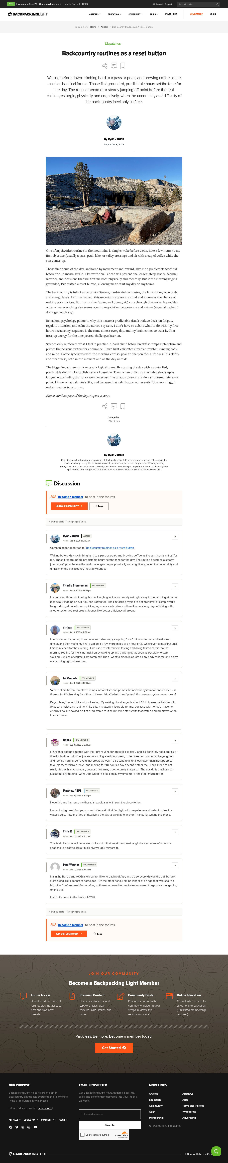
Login (213, 14)
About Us (187, 1093)
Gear (62, 1119)
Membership (196, 14)
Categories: (114, 417)
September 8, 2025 (114, 144)
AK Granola (70, 678)
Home (93, 27)
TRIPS (153, 14)
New (11, 4)
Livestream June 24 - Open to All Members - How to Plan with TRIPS (52, 4)
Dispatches (114, 421)
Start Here (171, 14)
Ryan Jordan (71, 535)
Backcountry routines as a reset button (110, 548)
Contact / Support (164, 4)
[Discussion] (114, 66)
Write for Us (189, 1111)
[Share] (105, 66)
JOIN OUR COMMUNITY (67, 506)
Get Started (112, 1047)
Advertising (189, 1117)
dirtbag (67, 627)
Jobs (185, 1099)
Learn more (45, 1108)
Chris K (67, 831)
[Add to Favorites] (123, 66)
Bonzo (67, 740)
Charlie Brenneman (75, 585)
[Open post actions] (175, 536)
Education (113, 14)
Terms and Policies (193, 1105)
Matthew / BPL (72, 790)
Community (135, 14)
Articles (93, 14)
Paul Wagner (71, 864)
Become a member (70, 497)
